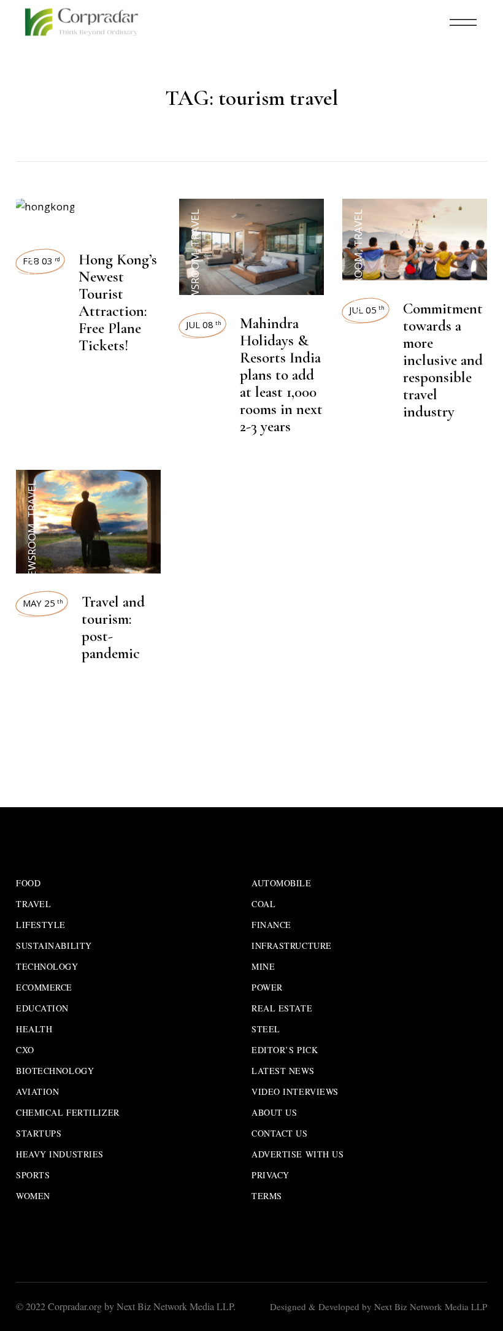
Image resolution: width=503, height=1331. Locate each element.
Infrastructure (292, 945)
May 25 (43, 603)
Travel (32, 228)
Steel (266, 1029)
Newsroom (32, 282)
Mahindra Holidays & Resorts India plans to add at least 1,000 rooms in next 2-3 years (281, 374)
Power (267, 987)
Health (34, 1029)
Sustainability (54, 945)
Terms (267, 1196)
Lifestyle (41, 924)
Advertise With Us (298, 1154)
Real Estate (282, 1008)
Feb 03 (41, 261)
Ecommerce (44, 987)
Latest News (283, 1070)
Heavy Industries (60, 1154)
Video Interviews (295, 1091)
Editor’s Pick (285, 1050)
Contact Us (280, 1133)
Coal (263, 904)
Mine (263, 966)
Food (28, 883)
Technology (47, 966)
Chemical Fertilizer (68, 1112)
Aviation (37, 1091)
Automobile (282, 883)
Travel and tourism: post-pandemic (113, 627)
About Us (274, 1112)
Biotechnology (55, 1070)
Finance (271, 924)
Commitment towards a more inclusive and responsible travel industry (443, 360)
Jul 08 (203, 324)
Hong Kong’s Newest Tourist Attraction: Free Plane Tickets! (118, 302)
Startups (38, 1133)
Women (33, 1196)
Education (42, 1008)
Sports (33, 1175)
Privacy (271, 1175)
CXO (25, 1050)
